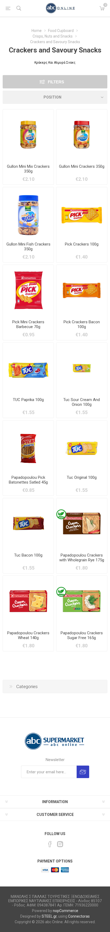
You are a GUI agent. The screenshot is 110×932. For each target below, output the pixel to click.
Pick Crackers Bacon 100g (82, 324)
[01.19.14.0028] (28, 523)
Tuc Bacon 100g (28, 555)
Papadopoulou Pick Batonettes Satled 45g (28, 480)
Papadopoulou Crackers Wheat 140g (28, 635)
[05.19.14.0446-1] (28, 134)
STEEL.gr (49, 916)
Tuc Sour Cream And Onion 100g (81, 402)
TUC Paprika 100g (28, 399)
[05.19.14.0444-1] (81, 134)
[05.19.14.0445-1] (28, 212)
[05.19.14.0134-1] (81, 290)
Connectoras (79, 916)
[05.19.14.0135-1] (28, 445)
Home (37, 30)
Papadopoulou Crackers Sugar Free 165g (82, 635)
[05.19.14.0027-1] (28, 601)
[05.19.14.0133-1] (81, 212)
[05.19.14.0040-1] (28, 290)
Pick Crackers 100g (82, 244)
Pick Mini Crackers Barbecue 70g (28, 324)
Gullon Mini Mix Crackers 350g (28, 169)
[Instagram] (60, 844)
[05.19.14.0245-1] (81, 368)
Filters (56, 82)
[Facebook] (50, 844)
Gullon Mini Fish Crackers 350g (28, 246)
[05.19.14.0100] (28, 368)
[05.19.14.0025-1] (81, 523)
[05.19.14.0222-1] (81, 601)
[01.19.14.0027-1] (81, 445)
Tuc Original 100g (82, 477)
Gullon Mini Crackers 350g (81, 166)
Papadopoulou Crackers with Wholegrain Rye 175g (81, 557)
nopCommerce (65, 911)
